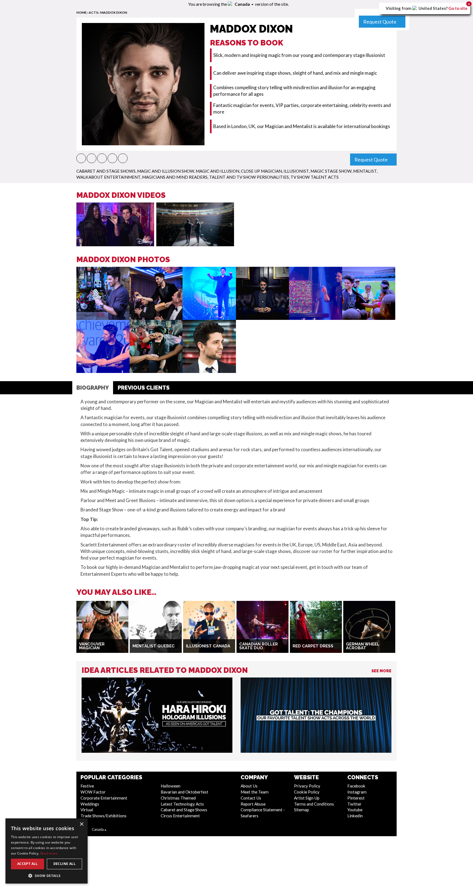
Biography (92, 387)
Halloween (170, 785)
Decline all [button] (64, 863)
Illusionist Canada (208, 646)
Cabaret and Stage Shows (105, 171)
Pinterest (356, 797)
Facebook (356, 785)
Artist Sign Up (306, 797)
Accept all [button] (27, 863)
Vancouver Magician (92, 646)
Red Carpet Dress (313, 646)
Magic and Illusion (217, 171)
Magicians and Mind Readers (174, 177)
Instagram (357, 791)
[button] (81, 158)
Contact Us (251, 797)
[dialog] (46, 851)
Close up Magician (261, 171)
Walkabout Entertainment (108, 177)
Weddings (89, 803)
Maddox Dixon (113, 12)
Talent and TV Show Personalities (249, 177)
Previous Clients (143, 387)
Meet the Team (255, 791)
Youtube (354, 809)
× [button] (81, 824)
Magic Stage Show (330, 171)
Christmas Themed (178, 797)
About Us (249, 785)
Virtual (86, 809)
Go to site (458, 8)
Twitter (354, 803)
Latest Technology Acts (182, 803)
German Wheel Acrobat (362, 646)
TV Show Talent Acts (314, 177)
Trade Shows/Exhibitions (103, 815)
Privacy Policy (307, 785)
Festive (87, 785)
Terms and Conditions (314, 803)
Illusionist (296, 171)
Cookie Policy (306, 791)
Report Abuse (253, 803)
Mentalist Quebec (153, 646)
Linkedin (355, 815)
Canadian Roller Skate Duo (258, 646)
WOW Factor (93, 791)
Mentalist (365, 171)
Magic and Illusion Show (165, 171)
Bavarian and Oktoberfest (184, 791)
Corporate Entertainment (103, 797)
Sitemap (301, 809)
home (81, 12)
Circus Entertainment (180, 815)
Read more (49, 853)
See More (381, 671)
